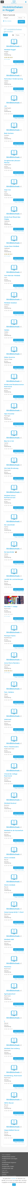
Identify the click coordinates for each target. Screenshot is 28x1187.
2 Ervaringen (7, 256)
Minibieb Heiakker (10, 303)
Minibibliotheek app (7, 1168)
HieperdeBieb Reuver (11, 1130)
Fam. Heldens (9, 692)
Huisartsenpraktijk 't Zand (13, 912)
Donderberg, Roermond (13, 1076)
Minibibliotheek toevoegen (9, 1158)
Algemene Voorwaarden (9, 1176)
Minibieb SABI (9, 939)
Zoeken (21, 22)
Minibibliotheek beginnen (9, 1162)
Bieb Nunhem (9, 133)
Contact (4, 1174)
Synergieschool (9, 994)
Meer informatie (19, 64)
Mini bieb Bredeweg (11, 468)
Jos (5, 106)
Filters (5, 35)
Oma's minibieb (9, 858)
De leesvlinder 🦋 (10, 552)
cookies (13, 1178)
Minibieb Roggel (10, 50)
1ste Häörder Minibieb (12, 275)
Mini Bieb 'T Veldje (10, 606)
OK (14, 1184)
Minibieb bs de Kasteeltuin (13, 830)
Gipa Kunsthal (9, 414)
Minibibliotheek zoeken (8, 1156)
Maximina (7, 967)
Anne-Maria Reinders (12, 663)
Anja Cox (7, 190)
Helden (6, 330)
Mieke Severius (9, 357)
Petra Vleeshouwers (11, 747)
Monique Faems (10, 636)
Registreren (5, 1172)
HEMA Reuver (9, 1103)
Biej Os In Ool (9, 441)
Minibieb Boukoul (10, 803)
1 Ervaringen (7, 59)
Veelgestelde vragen (8, 1166)
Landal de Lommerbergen (13, 579)
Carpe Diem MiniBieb (11, 246)
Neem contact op (18, 61)
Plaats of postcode (9, 15)
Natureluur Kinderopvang (13, 79)
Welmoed (7, 719)
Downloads (5, 1164)
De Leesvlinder (9, 525)
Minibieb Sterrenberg (12, 1048)
